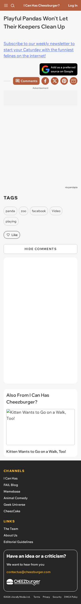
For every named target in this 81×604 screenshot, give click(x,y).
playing (11, 221)
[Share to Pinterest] (64, 81)
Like (14, 235)
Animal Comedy (16, 498)
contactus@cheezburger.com (29, 572)
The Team (11, 529)
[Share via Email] (73, 81)
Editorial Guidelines (18, 542)
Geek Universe (14, 505)
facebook (39, 211)
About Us (10, 535)
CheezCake (12, 511)
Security (57, 596)
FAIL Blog (11, 485)
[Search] (12, 5)
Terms (37, 596)
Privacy (46, 596)
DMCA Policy (70, 596)
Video (56, 211)
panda (10, 211)
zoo (23, 211)
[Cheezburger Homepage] (40, 583)
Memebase (12, 491)
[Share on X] (54, 81)
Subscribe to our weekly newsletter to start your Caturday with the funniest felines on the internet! (39, 49)
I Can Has (11, 478)
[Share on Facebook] (45, 81)
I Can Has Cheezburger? (42, 5)
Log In (72, 5)
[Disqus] (40, 322)
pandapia (72, 187)
